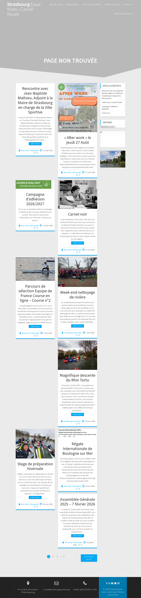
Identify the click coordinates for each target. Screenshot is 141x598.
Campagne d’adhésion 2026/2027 (35, 199)
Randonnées (72, 5)
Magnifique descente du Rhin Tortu (77, 378)
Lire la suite (35, 143)
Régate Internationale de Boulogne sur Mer (77, 448)
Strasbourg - (24, 9)
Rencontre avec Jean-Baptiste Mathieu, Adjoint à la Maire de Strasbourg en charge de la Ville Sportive (35, 100)
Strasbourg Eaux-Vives (72, 332)
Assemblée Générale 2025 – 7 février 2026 (77, 502)
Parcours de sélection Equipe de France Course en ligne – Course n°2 (35, 293)
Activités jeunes (92, 5)
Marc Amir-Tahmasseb (29, 150)
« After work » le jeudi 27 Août (77, 140)
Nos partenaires (123, 14)
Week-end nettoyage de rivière (77, 295)
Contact (127, 5)
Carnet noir (77, 214)
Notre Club (56, 5)
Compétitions (112, 5)
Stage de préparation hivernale (35, 466)
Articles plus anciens (89, 558)
